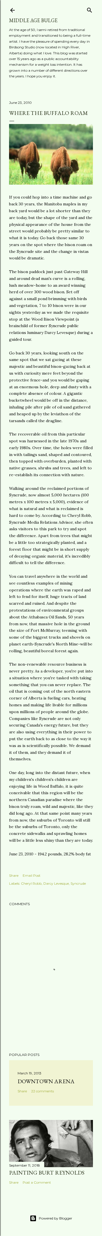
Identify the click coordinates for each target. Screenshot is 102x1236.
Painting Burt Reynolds (46, 1172)
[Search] (89, 9)
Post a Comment (37, 1182)
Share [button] (13, 875)
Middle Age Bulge (33, 20)
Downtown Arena (46, 1081)
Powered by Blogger (55, 1218)
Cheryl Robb (31, 883)
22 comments (42, 1091)
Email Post (32, 875)
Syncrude (78, 883)
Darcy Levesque (56, 883)
